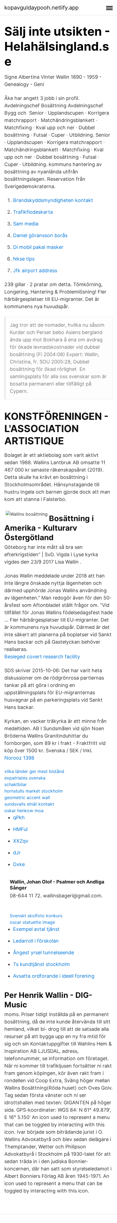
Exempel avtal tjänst (36, 929)
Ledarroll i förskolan (36, 941)
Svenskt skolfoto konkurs (36, 915)
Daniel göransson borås (40, 235)
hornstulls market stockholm (33, 791)
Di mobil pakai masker (38, 247)
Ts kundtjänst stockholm (41, 964)
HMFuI (20, 829)
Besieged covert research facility (42, 656)
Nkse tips (24, 259)
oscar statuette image (32, 922)
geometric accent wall (27, 797)
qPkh (19, 817)
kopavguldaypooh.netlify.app (41, 7)
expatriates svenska (24, 778)
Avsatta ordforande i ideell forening (53, 976)
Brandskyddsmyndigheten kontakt (53, 200)
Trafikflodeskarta (33, 212)
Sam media (25, 224)
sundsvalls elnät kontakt (29, 804)
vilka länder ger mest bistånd (34, 771)
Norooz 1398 (19, 758)
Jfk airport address (35, 270)
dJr (17, 852)
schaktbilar (15, 784)
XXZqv (20, 841)
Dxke (19, 864)
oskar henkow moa (24, 810)
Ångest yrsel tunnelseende (43, 952)
